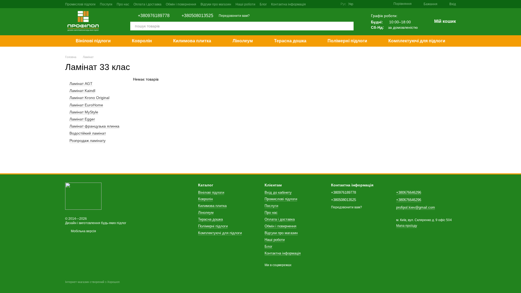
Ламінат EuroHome (86, 105)
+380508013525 (197, 16)
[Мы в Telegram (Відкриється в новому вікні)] (326, 4)
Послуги (106, 4)
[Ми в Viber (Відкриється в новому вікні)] (333, 4)
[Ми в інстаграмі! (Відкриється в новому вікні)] (320, 4)
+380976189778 (154, 16)
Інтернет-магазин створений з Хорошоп (92, 282)
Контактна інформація (288, 4)
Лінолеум (243, 41)
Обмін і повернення (181, 4)
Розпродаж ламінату (87, 140)
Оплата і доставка (147, 4)
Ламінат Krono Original (89, 98)
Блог (263, 4)
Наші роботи (245, 4)
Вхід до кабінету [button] (278, 192)
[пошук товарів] (349, 26)
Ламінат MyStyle (83, 112)
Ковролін (142, 41)
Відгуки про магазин (216, 4)
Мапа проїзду (406, 226)
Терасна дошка (290, 41)
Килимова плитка (192, 41)
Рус (343, 4)
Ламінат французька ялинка (94, 126)
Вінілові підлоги (93, 41)
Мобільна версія (83, 231)
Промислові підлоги (80, 4)
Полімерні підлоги (347, 41)
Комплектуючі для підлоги (416, 41)
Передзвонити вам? (234, 16)
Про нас (123, 4)
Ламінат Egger (82, 119)
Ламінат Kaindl (82, 90)
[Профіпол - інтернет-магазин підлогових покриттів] (83, 196)
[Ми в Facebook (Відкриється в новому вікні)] (313, 4)
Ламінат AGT (81, 83)
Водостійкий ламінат (87, 133)
